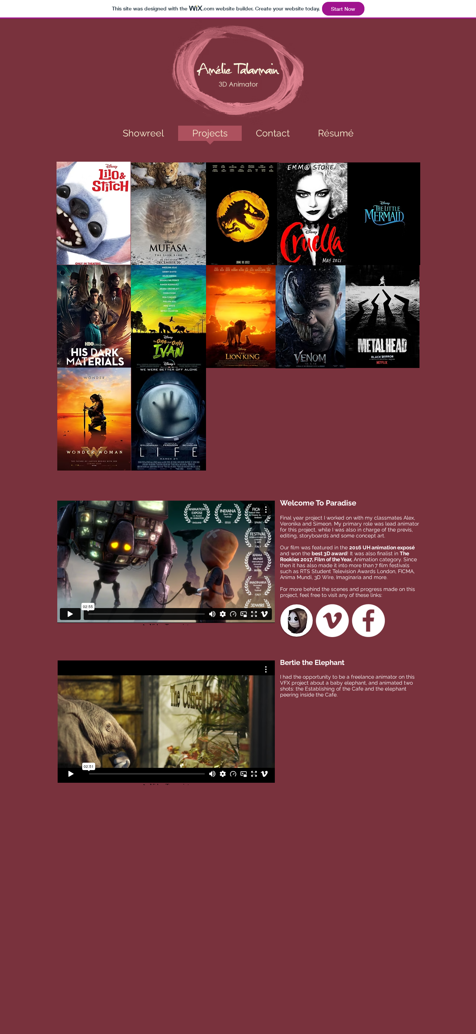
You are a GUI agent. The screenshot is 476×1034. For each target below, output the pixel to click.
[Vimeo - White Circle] (332, 620)
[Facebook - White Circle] (368, 620)
